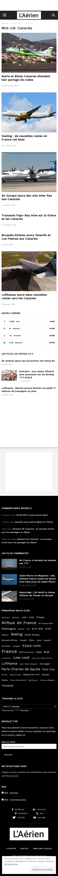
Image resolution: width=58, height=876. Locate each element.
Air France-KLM (46, 623)
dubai (39, 640)
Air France (26, 623)
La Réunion (6, 658)
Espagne (16, 646)
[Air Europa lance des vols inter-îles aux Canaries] (29, 172)
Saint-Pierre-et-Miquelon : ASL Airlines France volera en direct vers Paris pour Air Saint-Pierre (37, 578)
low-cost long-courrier (42, 658)
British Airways (32, 634)
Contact (24, 848)
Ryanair (45, 674)
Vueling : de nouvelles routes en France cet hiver (24, 137)
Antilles (21, 629)
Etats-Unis (32, 645)
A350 (24, 617)
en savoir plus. (11, 864)
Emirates (6, 646)
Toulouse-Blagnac (47, 680)
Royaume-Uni (31, 674)
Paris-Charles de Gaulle (21, 669)
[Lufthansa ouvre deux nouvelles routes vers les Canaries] (29, 271)
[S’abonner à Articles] (3, 792)
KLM (46, 652)
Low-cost (21, 657)
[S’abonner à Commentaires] (3, 799)
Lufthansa (9, 663)
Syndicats (33, 680)
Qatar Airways (15, 675)
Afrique (40, 617)
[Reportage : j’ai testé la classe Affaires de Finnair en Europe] (9, 596)
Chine (31, 640)
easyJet (47, 640)
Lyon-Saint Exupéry (28, 664)
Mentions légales (42, 848)
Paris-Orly (48, 669)
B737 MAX (37, 628)
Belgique (5, 635)
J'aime (52, 321)
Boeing (16, 634)
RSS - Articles (11, 792)
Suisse (5, 680)
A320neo (6, 617)
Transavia (7, 685)
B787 (48, 628)
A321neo (15, 617)
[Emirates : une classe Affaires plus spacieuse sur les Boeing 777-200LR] (9, 375)
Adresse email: (8, 741)
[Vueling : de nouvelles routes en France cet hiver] (29, 112)
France (9, 651)
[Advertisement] (29, 5)
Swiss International (18, 680)
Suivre (52, 328)
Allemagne (9, 628)
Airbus (8, 623)
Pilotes (4, 675)
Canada (23, 640)
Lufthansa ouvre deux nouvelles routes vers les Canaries (24, 296)
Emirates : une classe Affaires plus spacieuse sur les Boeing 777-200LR (36, 374)
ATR (28, 629)
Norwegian (45, 664)
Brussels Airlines (9, 640)
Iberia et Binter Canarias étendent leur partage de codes (26, 78)
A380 (31, 617)
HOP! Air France (26, 652)
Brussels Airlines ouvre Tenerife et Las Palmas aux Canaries (26, 236)
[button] (53, 15)
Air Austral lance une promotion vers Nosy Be (28, 360)
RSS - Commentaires (15, 799)
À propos (11, 848)
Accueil (5, 23)
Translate (24, 710)
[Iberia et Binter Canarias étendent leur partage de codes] (29, 53)
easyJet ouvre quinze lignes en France (34, 522)
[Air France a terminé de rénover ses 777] (9, 564)
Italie (39, 652)
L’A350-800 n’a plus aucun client (32, 515)
